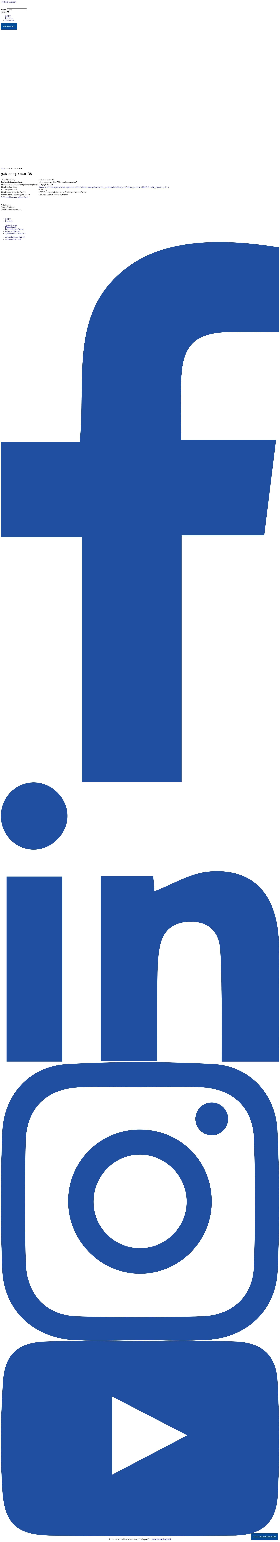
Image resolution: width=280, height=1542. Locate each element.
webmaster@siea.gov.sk (161, 1539)
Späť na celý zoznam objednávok (14, 197)
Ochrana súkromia (12, 231)
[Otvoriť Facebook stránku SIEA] (140, 781)
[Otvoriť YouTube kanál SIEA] (140, 1535)
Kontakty (9, 18)
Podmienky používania (14, 229)
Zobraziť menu (9, 26)
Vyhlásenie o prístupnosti (15, 233)
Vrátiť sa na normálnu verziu (264, 1537)
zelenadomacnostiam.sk (15, 237)
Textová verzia (11, 225)
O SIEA (8, 16)
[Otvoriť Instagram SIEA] (140, 1340)
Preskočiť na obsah (8, 2)
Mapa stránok (10, 227)
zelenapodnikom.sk (13, 239)
